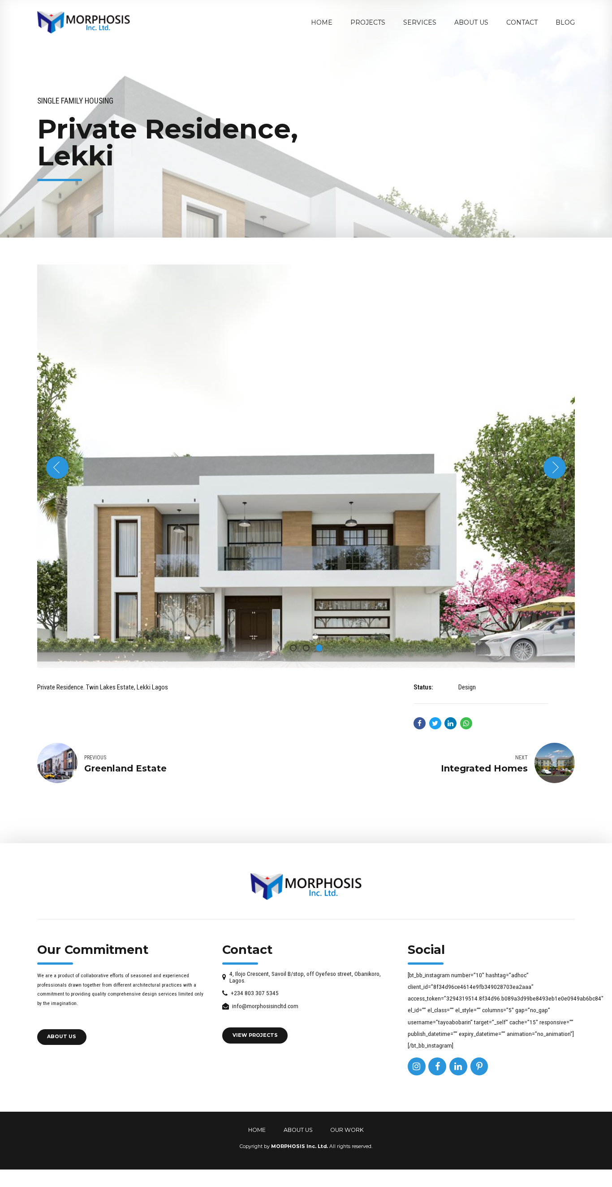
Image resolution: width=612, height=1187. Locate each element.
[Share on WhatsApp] (466, 723)
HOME (257, 1129)
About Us (471, 22)
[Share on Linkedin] (450, 723)
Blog (565, 22)
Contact (522, 22)
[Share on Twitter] (435, 723)
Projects (367, 22)
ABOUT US (298, 1129)
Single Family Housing (75, 100)
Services (419, 22)
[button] (57, 467)
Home (321, 22)
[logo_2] (306, 886)
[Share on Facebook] (420, 723)
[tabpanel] (306, 466)
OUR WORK (347, 1129)
